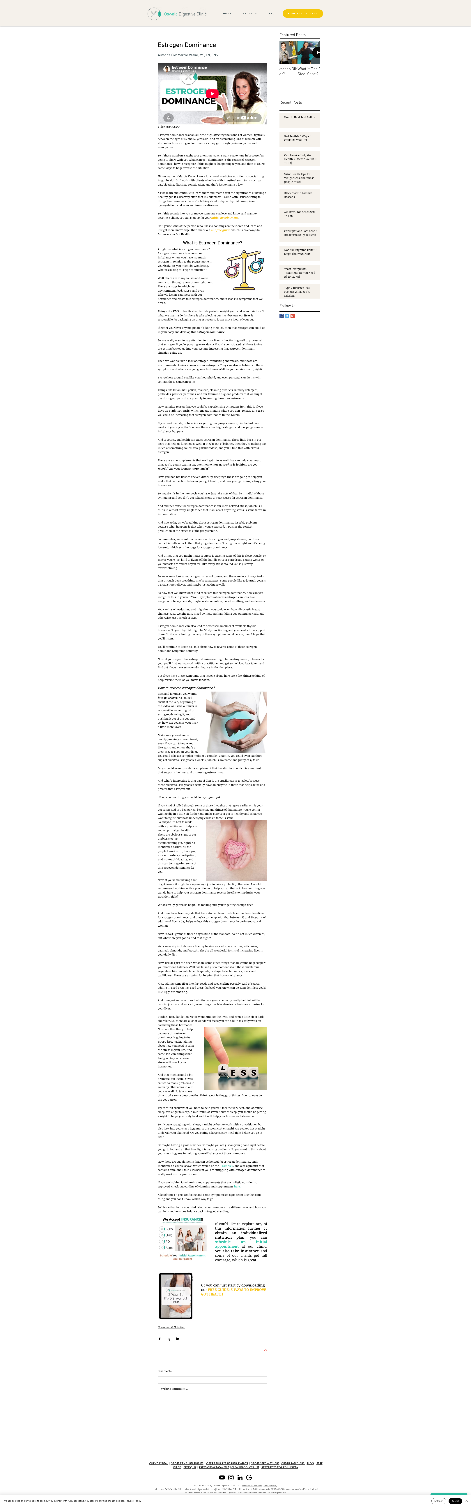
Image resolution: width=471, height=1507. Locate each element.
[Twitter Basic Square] (287, 316)
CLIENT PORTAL (158, 1463)
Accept (455, 1501)
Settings (438, 1501)
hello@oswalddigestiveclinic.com (199, 1489)
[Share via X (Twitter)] (168, 1339)
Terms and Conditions (252, 1485)
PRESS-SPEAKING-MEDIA (214, 1467)
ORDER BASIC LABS (293, 1463)
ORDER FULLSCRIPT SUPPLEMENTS (227, 1463)
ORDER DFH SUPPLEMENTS (187, 1463)
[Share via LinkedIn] (177, 1339)
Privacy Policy (270, 1485)
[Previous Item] (285, 52)
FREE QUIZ (190, 1467)
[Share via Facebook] (159, 1339)
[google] (249, 1477)
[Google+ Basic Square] (293, 316)
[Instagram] (231, 1477)
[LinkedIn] (240, 1477)
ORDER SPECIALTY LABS (265, 1463)
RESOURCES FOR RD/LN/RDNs (279, 1467)
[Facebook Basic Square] (281, 316)
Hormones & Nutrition (171, 1327)
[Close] (466, 1501)
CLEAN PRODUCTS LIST (245, 1467)
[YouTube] (222, 1477)
